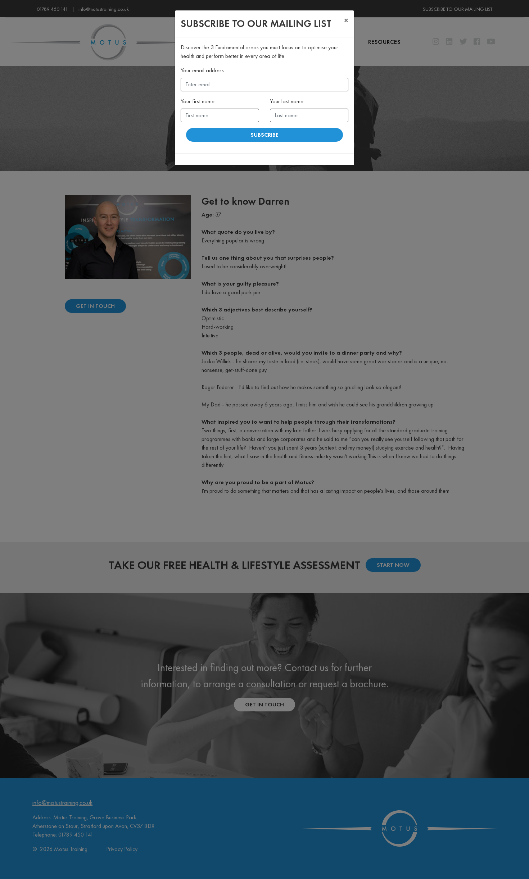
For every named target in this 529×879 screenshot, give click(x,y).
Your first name (197, 101)
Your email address (202, 70)
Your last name (286, 101)
